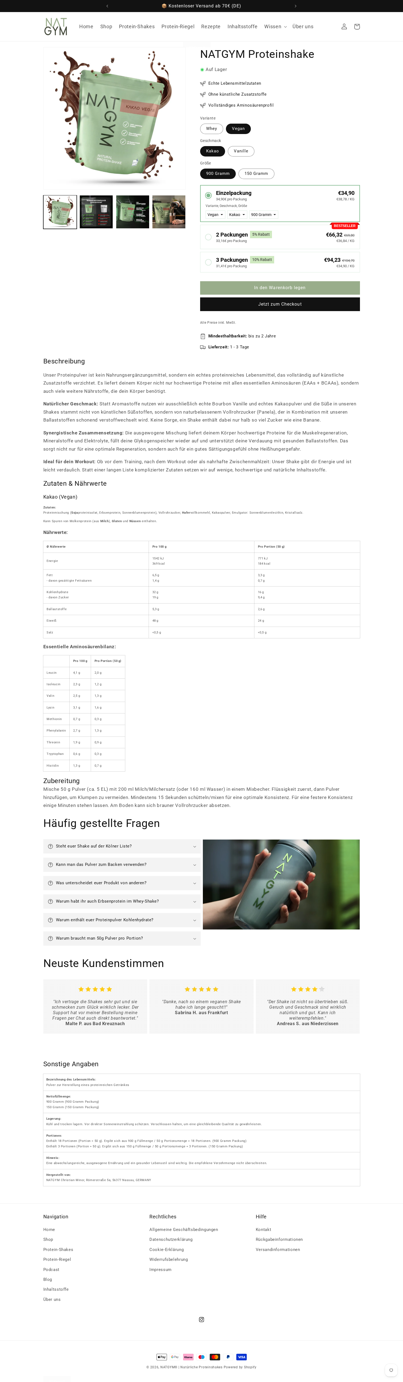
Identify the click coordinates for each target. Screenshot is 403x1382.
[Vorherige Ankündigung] (107, 6)
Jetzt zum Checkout (280, 304)
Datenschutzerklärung (171, 1239)
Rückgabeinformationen (279, 1239)
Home (49, 1229)
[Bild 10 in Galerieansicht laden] (96, 212)
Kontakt (263, 1229)
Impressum (160, 1269)
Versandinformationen (278, 1249)
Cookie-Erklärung (166, 1249)
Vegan (238, 128)
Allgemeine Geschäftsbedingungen (183, 1229)
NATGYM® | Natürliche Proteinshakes (191, 1367)
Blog (47, 1279)
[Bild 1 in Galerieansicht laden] (60, 212)
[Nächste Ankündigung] (296, 6)
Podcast (51, 1269)
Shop (48, 1239)
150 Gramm (256, 173)
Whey (211, 128)
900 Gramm (218, 173)
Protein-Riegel (57, 1259)
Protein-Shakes (58, 1249)
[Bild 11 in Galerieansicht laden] (132, 212)
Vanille (241, 151)
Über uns (52, 1299)
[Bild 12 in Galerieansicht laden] (169, 212)
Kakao (212, 151)
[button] (275, 26)
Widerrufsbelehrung (168, 1259)
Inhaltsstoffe (56, 1289)
